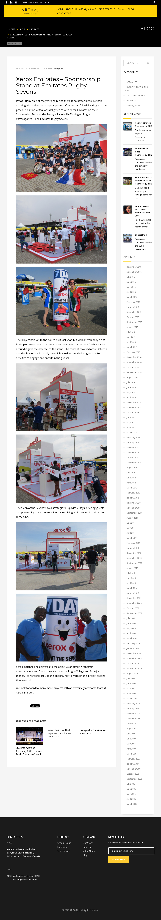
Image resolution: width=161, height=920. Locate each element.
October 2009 (133, 608)
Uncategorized (134, 105)
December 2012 (134, 447)
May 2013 (131, 422)
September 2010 (134, 563)
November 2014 (134, 362)
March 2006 (132, 804)
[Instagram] (16, 2)
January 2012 (133, 497)
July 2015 (131, 332)
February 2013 (133, 437)
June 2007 (131, 738)
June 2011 (131, 522)
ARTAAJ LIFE (132, 82)
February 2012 (133, 492)
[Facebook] (6, 2)
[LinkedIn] (11, 2)
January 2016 (133, 307)
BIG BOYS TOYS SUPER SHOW (135, 89)
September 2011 (134, 512)
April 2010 (131, 583)
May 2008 (131, 688)
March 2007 (132, 753)
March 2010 (132, 588)
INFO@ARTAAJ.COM (39, 2)
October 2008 (133, 663)
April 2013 (131, 427)
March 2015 (132, 347)
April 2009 (131, 633)
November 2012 (134, 452)
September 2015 (134, 322)
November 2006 (134, 768)
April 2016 (131, 292)
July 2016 (131, 276)
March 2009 (132, 638)
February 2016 (133, 302)
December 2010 (134, 553)
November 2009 (134, 603)
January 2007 (133, 763)
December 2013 (134, 402)
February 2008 (133, 703)
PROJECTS (59, 68)
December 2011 (134, 502)
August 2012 (132, 467)
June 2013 (131, 417)
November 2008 (134, 658)
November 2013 (134, 407)
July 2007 (131, 733)
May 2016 (131, 286)
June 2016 (131, 281)
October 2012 (133, 457)
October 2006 (133, 773)
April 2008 (131, 693)
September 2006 (134, 778)
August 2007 (132, 728)
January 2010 (133, 593)
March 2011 (132, 537)
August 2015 (132, 327)
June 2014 (131, 387)
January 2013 (133, 442)
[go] (148, 63)
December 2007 (134, 713)
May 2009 (131, 628)
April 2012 (131, 482)
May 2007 (131, 743)
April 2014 (131, 397)
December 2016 (134, 266)
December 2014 (134, 357)
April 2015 (131, 342)
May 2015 (131, 337)
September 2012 (134, 462)
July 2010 (131, 573)
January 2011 (133, 548)
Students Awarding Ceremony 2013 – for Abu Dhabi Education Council (29, 751)
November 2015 (134, 312)
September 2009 (134, 613)
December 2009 (134, 598)
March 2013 (132, 432)
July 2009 (131, 618)
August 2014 (132, 377)
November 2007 (134, 718)
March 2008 (132, 698)
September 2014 (134, 372)
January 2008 (133, 708)
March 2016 (132, 297)
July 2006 (131, 783)
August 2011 (132, 517)
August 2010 (132, 568)
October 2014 (133, 367)
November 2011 (134, 507)
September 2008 (134, 668)
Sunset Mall (141, 234)
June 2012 (131, 477)
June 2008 (131, 683)
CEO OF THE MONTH (136, 95)
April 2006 (131, 798)
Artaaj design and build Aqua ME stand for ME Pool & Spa (59, 733)
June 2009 (131, 623)
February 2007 (133, 758)
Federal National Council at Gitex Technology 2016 (143, 180)
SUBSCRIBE (118, 859)
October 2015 (133, 317)
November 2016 (134, 271)
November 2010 (134, 558)
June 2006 (131, 788)
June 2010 (131, 578)
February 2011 (133, 542)
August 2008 (132, 673)
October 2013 (133, 412)
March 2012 (132, 487)
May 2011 (131, 527)
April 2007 (131, 748)
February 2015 (133, 352)
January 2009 (133, 648)
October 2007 (133, 723)
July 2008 (131, 678)
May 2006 (131, 793)
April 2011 (131, 532)
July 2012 (131, 472)
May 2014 (131, 392)
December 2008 (134, 653)
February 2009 (133, 643)
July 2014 (131, 382)
